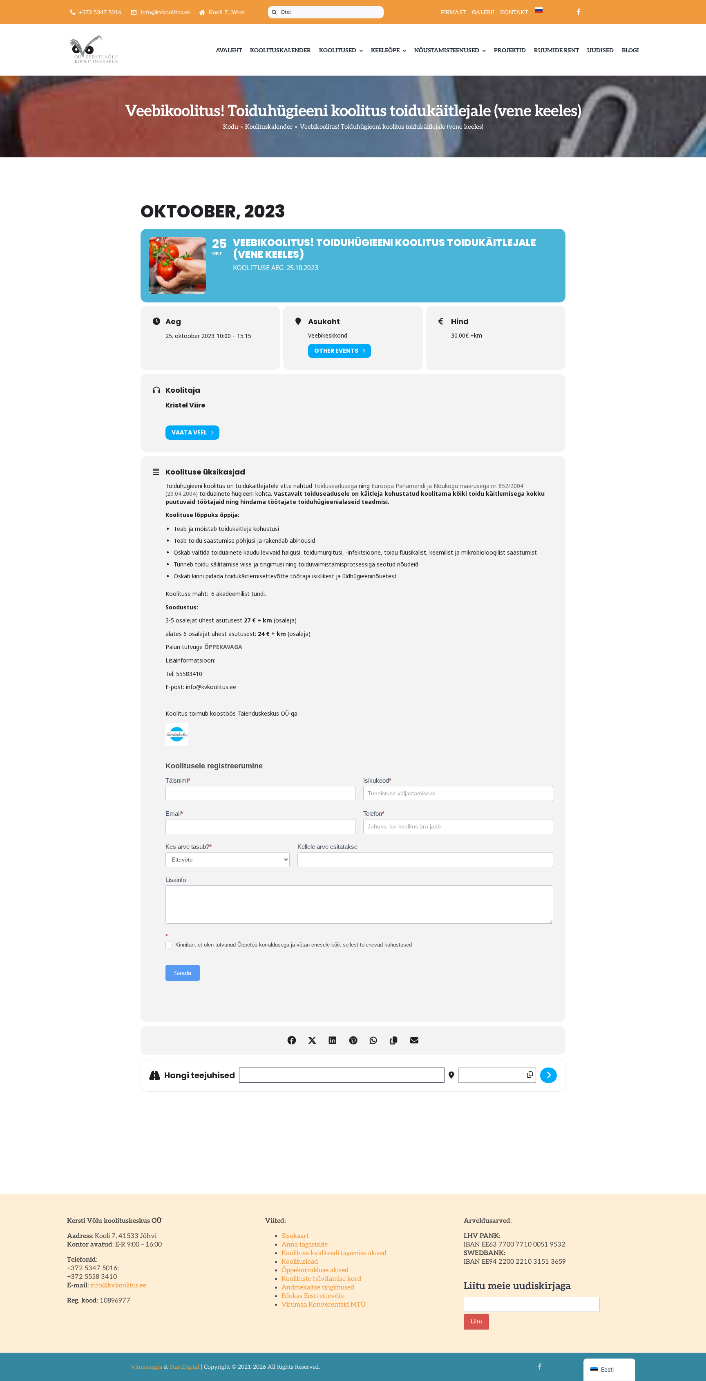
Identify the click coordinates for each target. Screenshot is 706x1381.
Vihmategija (146, 1366)
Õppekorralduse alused (315, 1270)
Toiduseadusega (335, 486)
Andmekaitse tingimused (318, 1287)
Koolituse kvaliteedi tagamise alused (334, 1253)
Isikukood (377, 780)
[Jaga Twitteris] (312, 1040)
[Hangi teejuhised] (548, 1075)
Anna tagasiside (305, 1245)
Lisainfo (175, 879)
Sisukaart (295, 1236)
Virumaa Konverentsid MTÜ (324, 1305)
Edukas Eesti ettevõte (313, 1296)
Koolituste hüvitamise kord (321, 1279)
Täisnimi (177, 780)
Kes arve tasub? (188, 846)
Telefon (373, 813)
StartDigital (184, 1366)
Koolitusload (300, 1262)
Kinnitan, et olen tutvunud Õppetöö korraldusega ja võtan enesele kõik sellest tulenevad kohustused (293, 945)
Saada (182, 972)
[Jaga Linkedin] (332, 1040)
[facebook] (578, 12)
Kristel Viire (185, 405)
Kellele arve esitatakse (327, 846)
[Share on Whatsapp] (373, 1040)
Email (174, 813)
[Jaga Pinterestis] (353, 1040)
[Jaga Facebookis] (292, 1040)
